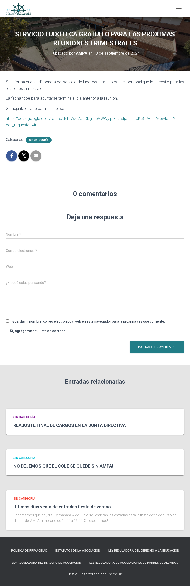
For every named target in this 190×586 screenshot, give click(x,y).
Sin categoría (38, 140)
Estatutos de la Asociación (77, 550)
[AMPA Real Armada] (20, 8)
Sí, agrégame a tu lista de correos (37, 331)
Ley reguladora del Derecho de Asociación (46, 562)
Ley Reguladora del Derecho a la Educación (143, 550)
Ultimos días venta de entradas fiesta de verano (62, 506)
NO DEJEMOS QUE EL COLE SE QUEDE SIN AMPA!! (64, 466)
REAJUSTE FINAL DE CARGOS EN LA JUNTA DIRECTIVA (69, 425)
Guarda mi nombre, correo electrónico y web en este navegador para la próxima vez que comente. (88, 321)
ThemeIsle (115, 574)
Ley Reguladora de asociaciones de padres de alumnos (133, 562)
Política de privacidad (29, 550)
